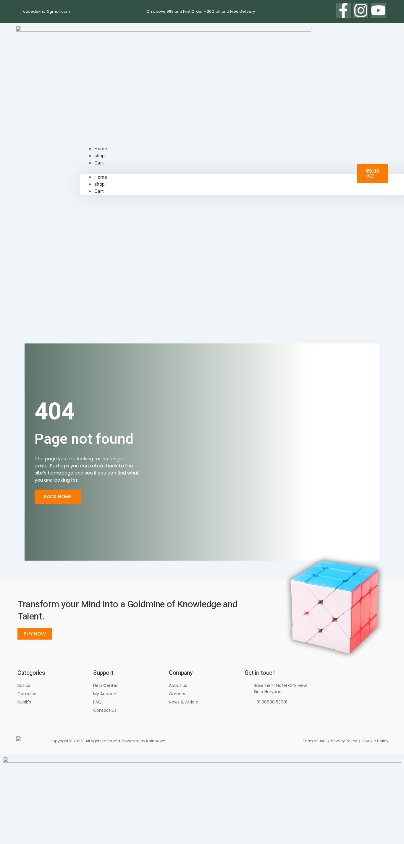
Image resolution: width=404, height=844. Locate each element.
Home (100, 177)
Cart (99, 163)
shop (99, 184)
